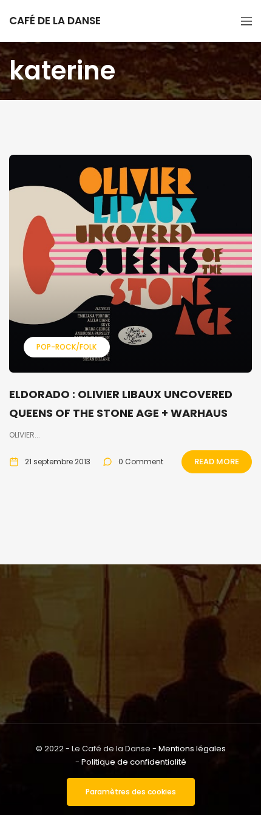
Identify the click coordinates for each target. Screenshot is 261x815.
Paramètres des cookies (131, 791)
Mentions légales (192, 748)
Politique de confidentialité (133, 762)
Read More (216, 461)
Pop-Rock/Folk (66, 347)
